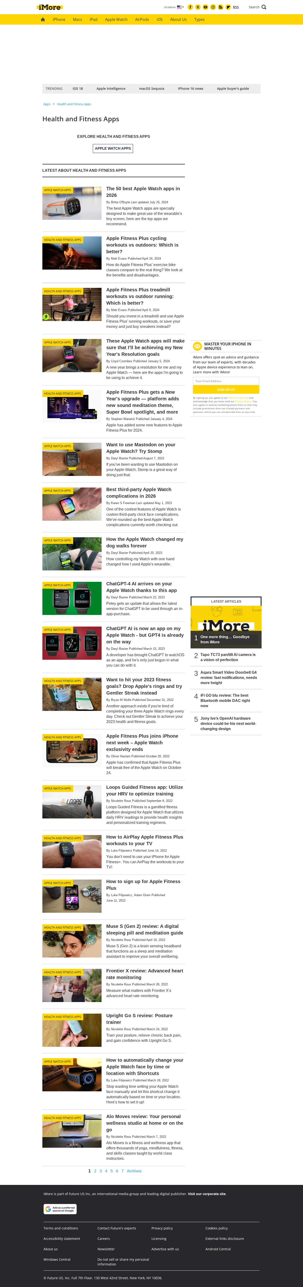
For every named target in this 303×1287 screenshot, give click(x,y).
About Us (178, 19)
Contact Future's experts (117, 1228)
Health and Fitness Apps (74, 104)
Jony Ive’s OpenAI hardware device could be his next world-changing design (228, 723)
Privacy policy (162, 1228)
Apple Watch (116, 19)
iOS (160, 19)
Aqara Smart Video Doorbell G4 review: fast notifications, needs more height (229, 677)
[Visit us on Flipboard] (228, 7)
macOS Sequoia (151, 88)
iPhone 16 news (190, 88)
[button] (257, 7)
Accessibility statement (62, 1238)
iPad (94, 19)
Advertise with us (165, 1249)
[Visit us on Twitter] (198, 7)
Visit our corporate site (207, 1194)
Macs (77, 19)
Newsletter (106, 1249)
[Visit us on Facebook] (190, 7)
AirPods (142, 19)
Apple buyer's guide (233, 88)
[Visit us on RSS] (220, 7)
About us (51, 1249)
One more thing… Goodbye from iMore (225, 639)
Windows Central (57, 1259)
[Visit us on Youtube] (205, 7)
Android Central (218, 1249)
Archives (134, 1171)
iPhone (59, 19)
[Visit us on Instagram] (213, 7)
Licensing (159, 1238)
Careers (104, 1238)
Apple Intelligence (111, 88)
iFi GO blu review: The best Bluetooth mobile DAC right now (225, 700)
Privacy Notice (243, 401)
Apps (46, 104)
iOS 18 (78, 88)
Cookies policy (216, 1228)
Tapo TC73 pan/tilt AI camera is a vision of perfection (228, 657)
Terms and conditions (61, 1228)
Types (199, 19)
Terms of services (238, 397)
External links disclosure (224, 1238)
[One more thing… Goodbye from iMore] (226, 627)
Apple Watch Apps (57, 190)
